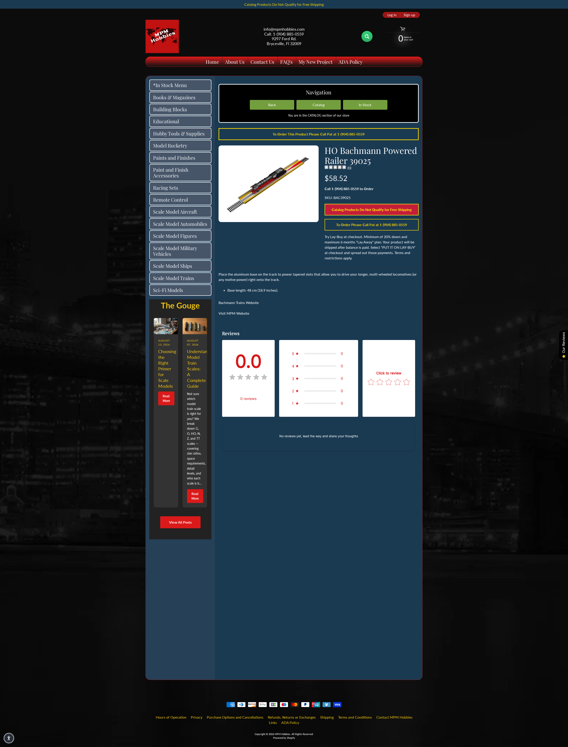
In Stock (365, 105)
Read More (166, 398)
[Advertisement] (180, 606)
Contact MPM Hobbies (394, 717)
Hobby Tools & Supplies (179, 133)
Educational (166, 121)
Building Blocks (170, 109)
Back (272, 105)
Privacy (196, 717)
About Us (235, 61)
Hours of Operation (171, 717)
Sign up (409, 15)
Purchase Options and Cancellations (235, 717)
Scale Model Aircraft (175, 211)
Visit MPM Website (234, 313)
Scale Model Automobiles (180, 224)
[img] (335, 167)
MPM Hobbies (282, 734)
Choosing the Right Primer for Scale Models (167, 369)
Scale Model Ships (172, 265)
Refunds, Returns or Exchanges (292, 717)
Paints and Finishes (174, 157)
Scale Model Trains (173, 278)
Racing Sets (165, 187)
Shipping (327, 717)
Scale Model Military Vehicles (175, 251)
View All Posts (180, 522)
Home (212, 61)
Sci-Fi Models (168, 290)
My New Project (316, 61)
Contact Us (262, 61)
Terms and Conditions (355, 717)
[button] (318, 353)
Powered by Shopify (284, 737)
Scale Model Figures (175, 235)
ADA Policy (351, 61)
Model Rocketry (170, 145)
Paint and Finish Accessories (170, 172)
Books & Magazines (174, 97)
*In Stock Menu (170, 85)
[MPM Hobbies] (162, 36)
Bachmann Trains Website (239, 302)
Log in (391, 15)
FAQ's (286, 61)
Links (273, 722)
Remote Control (170, 199)
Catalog (319, 105)
